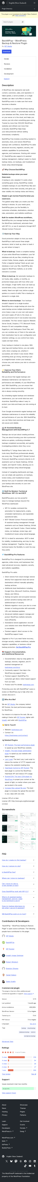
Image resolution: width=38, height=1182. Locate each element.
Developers (6, 1128)
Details (6, 59)
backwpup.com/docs (12, 667)
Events (22, 1125)
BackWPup (22, 720)
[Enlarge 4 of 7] (33, 815)
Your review (6, 1074)
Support (7, 79)
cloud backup (31, 1028)
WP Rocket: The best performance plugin (20, 745)
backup (24, 1028)
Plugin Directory (7, 8)
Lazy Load (9, 759)
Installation (8, 69)
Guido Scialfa (10, 981)
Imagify (4, 720)
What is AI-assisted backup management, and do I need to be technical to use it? (12, 899)
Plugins (22, 1112)
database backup (24, 1032)
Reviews (7, 64)
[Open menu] (35, 3)
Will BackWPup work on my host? (14, 914)
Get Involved (24, 1121)
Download (6, 51)
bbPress (6, 1144)
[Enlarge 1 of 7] (16, 815)
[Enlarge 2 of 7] (16, 826)
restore (33, 1032)
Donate (23, 1128)
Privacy (4, 1115)
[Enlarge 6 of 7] (33, 834)
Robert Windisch (12, 962)
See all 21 (33, 1024)
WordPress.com (8, 1138)
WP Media (8, 46)
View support (28, 993)
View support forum (9, 1093)
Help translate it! (20, 15)
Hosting (5, 1112)
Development (9, 74)
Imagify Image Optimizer (14, 955)
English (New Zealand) (15, 1156)
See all (33, 1074)
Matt (4, 1141)
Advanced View (7, 1041)
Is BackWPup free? (9, 872)
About (4, 1105)
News (4, 1108)
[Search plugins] (23, 22)
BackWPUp (10, 942)
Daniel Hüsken (11, 975)
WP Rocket (21, 717)
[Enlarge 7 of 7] (33, 844)
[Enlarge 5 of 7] (33, 824)
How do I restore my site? (11, 866)
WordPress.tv (8, 1131)
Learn (4, 1121)
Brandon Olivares (12, 968)
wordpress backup (29, 1036)
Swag (23, 1131)
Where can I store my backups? (13, 878)
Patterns (23, 1115)
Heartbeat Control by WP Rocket (17, 768)
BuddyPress (7, 1148)
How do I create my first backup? (14, 860)
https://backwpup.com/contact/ (16, 735)
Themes (23, 1108)
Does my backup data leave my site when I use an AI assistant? (13, 907)
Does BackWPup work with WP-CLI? (15, 891)
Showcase (23, 1105)
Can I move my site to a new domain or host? (10, 884)
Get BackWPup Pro (23, 647)
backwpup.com (28, 685)
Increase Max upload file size (15, 788)
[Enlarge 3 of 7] (16, 836)
